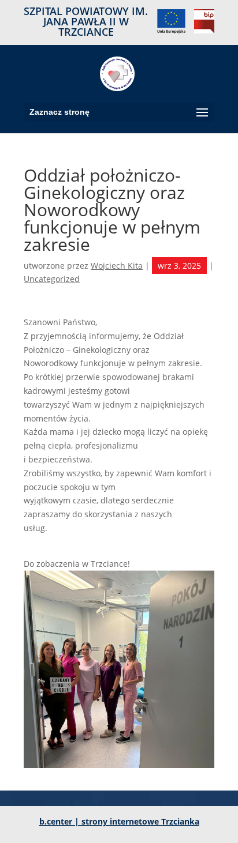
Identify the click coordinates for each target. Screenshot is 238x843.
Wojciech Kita (117, 265)
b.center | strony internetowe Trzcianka (119, 821)
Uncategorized (52, 278)
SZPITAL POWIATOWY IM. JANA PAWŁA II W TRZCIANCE (86, 22)
